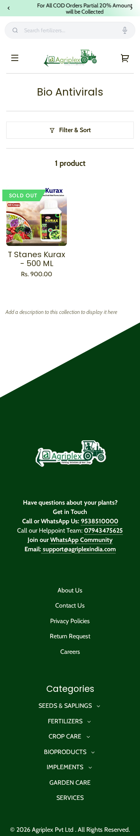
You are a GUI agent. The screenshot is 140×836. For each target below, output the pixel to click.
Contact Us (70, 606)
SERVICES (70, 798)
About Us (70, 590)
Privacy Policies (70, 621)
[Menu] (14, 57)
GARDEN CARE (70, 782)
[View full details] (36, 216)
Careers (70, 651)
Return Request (70, 636)
